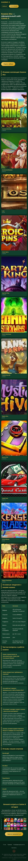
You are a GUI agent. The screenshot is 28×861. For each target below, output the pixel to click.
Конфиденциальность (19, 844)
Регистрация (13, 6)
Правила (10, 844)
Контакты (14, 847)
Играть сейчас (8, 64)
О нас (4, 844)
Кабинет (4, 6)
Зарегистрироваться (14, 834)
